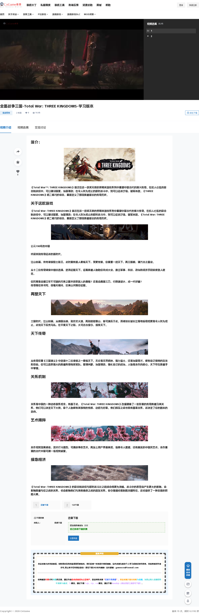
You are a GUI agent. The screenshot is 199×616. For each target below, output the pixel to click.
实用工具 (27, 14)
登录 (181, 5)
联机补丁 (32, 5)
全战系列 (6, 113)
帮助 (108, 5)
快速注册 (193, 5)
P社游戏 (42, 14)
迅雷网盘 (73, 538)
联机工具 (60, 5)
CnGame (25, 611)
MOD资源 (89, 14)
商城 (99, 5)
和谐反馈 (74, 5)
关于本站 (12, 14)
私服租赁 (46, 5)
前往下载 (193, 113)
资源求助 (88, 5)
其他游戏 (56, 14)
